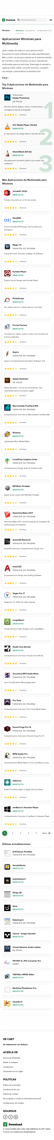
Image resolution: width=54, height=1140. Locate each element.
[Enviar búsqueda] (19, 20)
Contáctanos (8, 1067)
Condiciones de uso (11, 1089)
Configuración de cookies (13, 1103)
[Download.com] (8, 19)
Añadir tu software (10, 1062)
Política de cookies (10, 1094)
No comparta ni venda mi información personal (22, 1098)
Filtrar (5, 78)
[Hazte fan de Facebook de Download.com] (5, 1117)
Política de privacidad (11, 1085)
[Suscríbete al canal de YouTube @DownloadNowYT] (16, 1117)
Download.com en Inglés (13, 1071)
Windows (6, 30)
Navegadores (30, 30)
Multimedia (20, 31)
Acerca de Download (11, 1058)
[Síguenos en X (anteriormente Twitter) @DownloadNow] (10, 1117)
